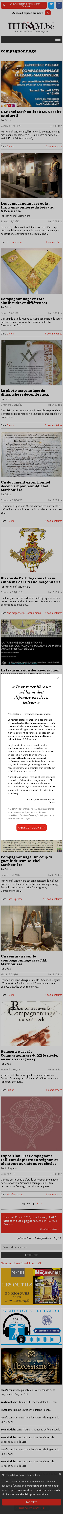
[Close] (58, 677)
